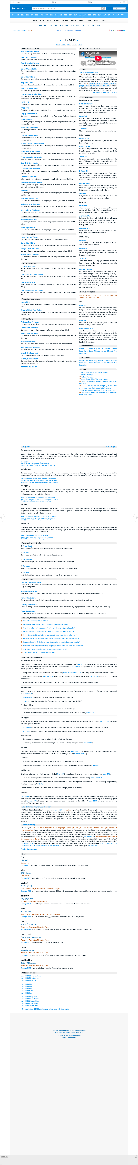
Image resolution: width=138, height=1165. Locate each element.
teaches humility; (87, 375)
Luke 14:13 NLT (26, 986)
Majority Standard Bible (29, 220)
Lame (91, 351)
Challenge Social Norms (29, 605)
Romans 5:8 (90, 713)
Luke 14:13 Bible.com (28, 980)
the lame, (96, 86)
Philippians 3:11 (55, 846)
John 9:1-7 (60, 774)
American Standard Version (30, 151)
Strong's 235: (26, 865)
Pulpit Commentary (28, 825)
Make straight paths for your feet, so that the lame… (38, 520)
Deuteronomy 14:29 (86, 329)
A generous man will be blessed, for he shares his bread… (39, 478)
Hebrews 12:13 (84, 228)
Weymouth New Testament (30, 210)
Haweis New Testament (29, 333)
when (93, 84)
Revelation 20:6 (27, 843)
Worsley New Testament (29, 359)
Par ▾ (34, 48)
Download (113, 92)
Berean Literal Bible (28, 77)
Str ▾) (37, 48)
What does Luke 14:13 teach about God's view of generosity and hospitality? (49, 628)
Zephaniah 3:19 (84, 216)
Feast (81, 351)
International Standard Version (31, 182)
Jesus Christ (27, 546)
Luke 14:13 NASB (27, 991)
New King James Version (30, 88)
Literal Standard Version (29, 237)
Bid (87, 349)
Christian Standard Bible (29, 135)
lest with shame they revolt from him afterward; (98, 390)
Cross (63, 44)
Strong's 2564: (26, 917)
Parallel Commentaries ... (29, 849)
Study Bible (26, 447)
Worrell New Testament (29, 353)
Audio (58, 44)
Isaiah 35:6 (83, 206)
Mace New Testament (28, 341)
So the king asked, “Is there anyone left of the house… (38, 497)
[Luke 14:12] (2, 522)
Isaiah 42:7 (83, 248)
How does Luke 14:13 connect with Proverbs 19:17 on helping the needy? (49, 631)
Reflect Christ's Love (28, 598)
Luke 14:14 (93, 801)
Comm (74, 44)
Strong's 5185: (26, 968)
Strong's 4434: (26, 930)
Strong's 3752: (26, 878)
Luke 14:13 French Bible (29, 1003)
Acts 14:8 (82, 194)
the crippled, (87, 86)
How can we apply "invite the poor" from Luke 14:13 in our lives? (45, 624)
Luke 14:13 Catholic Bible (30, 1006)
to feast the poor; (87, 377)
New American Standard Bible (31, 94)
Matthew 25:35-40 (85, 269)
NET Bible (24, 190)
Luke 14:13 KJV (26, 993)
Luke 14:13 (25, 796)
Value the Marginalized (29, 591)
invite (112, 84)
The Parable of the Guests (88, 72)
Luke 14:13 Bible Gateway (30, 978)
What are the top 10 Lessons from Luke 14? (39, 653)
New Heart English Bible (29, 198)
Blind (91, 349)
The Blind (26, 573)
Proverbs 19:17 (28, 697)
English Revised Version (29, 163)
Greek (80, 44)
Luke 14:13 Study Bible (29, 997)
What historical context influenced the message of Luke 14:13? (45, 649)
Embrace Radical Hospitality (31, 582)
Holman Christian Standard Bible (32, 143)
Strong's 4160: (26, 891)
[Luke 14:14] (135, 522)
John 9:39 (82, 259)
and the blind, (104, 86)
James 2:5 (83, 157)
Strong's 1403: (26, 904)
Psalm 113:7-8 (84, 146)
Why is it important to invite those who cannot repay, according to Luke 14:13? (50, 635)
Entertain (114, 349)
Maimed (97, 351)
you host (99, 84)
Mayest (110, 351)
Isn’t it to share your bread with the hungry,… (35, 463)
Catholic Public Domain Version (32, 274)
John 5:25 (102, 843)
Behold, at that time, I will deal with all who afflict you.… (39, 518)
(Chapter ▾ (29, 48)
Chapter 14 (23, 30)
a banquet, (106, 84)
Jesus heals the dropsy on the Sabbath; (95, 372)
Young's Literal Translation (30, 249)
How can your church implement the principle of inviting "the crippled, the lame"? (51, 639)
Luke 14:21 (83, 305)
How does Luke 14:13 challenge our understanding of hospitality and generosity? (51, 642)
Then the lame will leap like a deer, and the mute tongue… (39, 516)
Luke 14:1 (80, 664)
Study (69, 44)
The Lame (26, 566)
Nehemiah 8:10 (89, 837)
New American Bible (28, 282)
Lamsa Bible (25, 302)
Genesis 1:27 (98, 765)
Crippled (107, 349)
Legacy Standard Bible (29, 114)
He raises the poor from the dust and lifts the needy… (39, 480)
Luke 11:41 (83, 320)
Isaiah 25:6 (66, 673)
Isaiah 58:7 (83, 116)
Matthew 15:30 (84, 183)
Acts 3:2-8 (26, 731)
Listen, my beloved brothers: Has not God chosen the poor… (39, 482)
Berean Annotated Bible (29, 127)
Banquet (82, 349)
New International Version (30, 52)
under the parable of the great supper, (94, 379)
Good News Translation (29, 177)
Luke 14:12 (76, 667)
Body (95, 349)
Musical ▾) (97, 48)
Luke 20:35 (93, 846)
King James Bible (27, 83)
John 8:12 (41, 784)
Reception (82, 353)
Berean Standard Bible (29, 69)
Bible (14, 30)
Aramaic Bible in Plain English (31, 310)
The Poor (26, 553)
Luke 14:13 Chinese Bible (30, 1001)
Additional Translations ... (29, 367)
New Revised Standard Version (32, 290)
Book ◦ (108, 447)
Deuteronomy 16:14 (86, 104)
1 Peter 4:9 (83, 129)
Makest (103, 351)
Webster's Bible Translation (30, 204)
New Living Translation (29, 57)
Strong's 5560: (26, 955)
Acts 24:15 (111, 843)
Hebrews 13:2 (48, 676)
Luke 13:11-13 (104, 721)
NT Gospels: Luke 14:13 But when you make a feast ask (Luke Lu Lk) (45, 1009)
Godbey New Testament (29, 328)
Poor (115, 351)
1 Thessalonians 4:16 (41, 846)
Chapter (113, 447)
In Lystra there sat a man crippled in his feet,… (36, 501)
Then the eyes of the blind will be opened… (35, 535)
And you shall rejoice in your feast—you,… (35, 462)
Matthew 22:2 (76, 673)
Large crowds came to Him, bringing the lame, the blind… (39, 499)
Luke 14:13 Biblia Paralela (30, 999)
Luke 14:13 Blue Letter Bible (31, 976)
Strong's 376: (26, 942)
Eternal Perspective (28, 611)
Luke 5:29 (58, 810)
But (89, 84)
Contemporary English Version (31, 157)
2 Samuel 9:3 (83, 171)
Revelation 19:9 (31, 801)
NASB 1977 (25, 108)
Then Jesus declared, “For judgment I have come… (38, 539)
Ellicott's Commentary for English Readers (36, 807)
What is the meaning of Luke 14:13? (35, 621)
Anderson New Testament (30, 322)
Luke (18, 30)
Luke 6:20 (28, 693)
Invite (86, 351)
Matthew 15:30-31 (96, 778)
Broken (100, 349)
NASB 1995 (25, 102)
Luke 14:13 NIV (26, 984)
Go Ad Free (4, 1156)
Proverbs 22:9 (84, 138)
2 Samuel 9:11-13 (80, 754)
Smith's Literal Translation (30, 254)
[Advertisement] (69, 431)
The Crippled (27, 559)
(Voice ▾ (91, 48)
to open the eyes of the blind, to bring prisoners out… (38, 537)
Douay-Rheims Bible (28, 266)
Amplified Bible (26, 119)
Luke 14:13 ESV (26, 989)
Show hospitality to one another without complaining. (38, 465)
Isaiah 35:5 (83, 240)
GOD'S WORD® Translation (30, 169)
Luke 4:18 (106, 774)
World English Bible (28, 228)
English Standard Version (30, 63)
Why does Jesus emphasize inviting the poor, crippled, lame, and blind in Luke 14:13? (53, 646)
